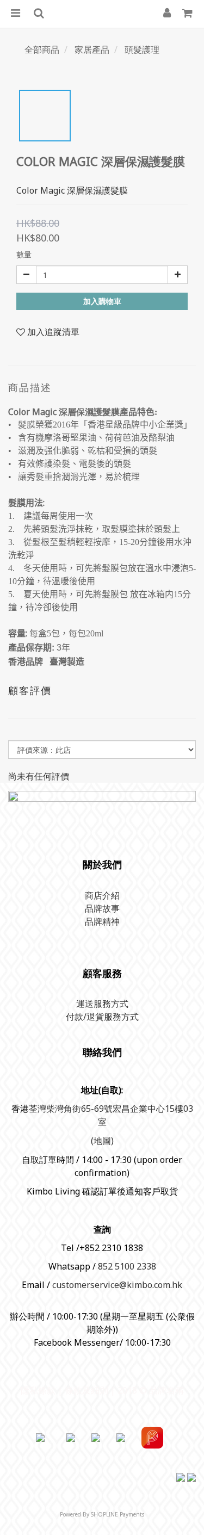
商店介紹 (102, 895)
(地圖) (102, 1141)
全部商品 (41, 49)
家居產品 (92, 49)
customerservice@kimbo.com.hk (117, 1285)
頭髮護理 (142, 49)
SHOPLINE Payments (117, 1514)
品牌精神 (102, 921)
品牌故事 (102, 908)
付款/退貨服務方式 (102, 1017)
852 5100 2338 (127, 1266)
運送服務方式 (102, 1004)
